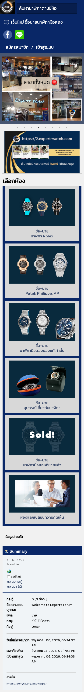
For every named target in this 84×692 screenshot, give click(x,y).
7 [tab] (59, 127)
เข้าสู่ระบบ (45, 47)
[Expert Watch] (7, 12)
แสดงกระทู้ (14, 581)
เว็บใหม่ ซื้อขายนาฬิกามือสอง (36, 22)
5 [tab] (45, 127)
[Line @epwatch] (19, 34)
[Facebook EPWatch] (8, 34)
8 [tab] (66, 127)
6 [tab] (52, 127)
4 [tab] (38, 127)
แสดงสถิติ (14, 586)
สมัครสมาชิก (17, 47)
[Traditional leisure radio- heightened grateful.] (9, 572)
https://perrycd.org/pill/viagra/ (27, 683)
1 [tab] (17, 127)
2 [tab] (24, 127)
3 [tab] (31, 127)
